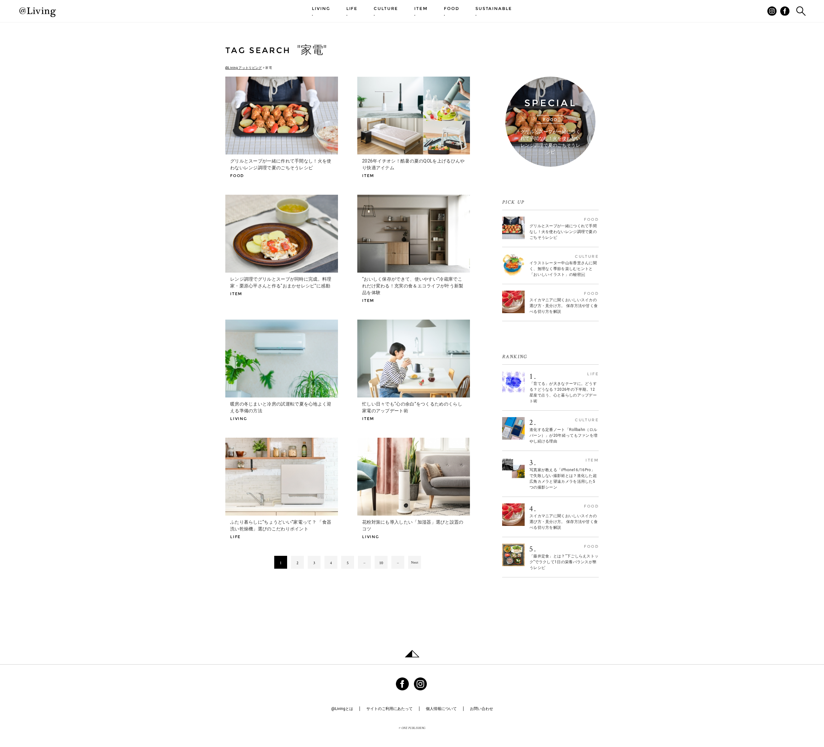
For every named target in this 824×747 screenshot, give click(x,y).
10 (381, 562)
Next (414, 562)
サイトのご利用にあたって (389, 708)
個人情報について (441, 708)
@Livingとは (342, 708)
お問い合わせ (481, 708)
